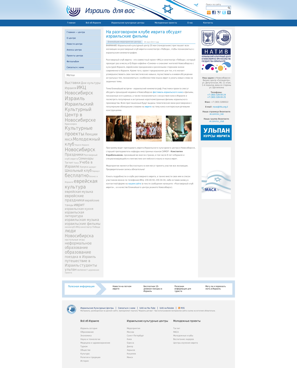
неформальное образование (78, 245)
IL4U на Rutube (167, 308)
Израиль (75, 98)
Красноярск (71, 124)
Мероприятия (133, 328)
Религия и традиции (90, 357)
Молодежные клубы (183, 335)
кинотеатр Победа (90, 227)
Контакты (208, 23)
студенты (88, 265)
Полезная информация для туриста (182, 288)
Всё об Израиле (93, 23)
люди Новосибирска (79, 233)
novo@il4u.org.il (220, 107)
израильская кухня (79, 209)
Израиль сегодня (88, 328)
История (84, 361)
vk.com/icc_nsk (217, 114)
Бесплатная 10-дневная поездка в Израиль (153, 288)
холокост (82, 269)
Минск (130, 357)
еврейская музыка (79, 192)
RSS (183, 308)
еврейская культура (81, 184)
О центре (71, 38)
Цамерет (92, 167)
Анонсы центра (74, 50)
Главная (71, 23)
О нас (190, 23)
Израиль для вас (98, 10)
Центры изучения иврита (185, 343)
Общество (85, 350)
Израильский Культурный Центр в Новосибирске (80, 112)
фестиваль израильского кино (168, 92)
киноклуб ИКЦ (72, 227)
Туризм (83, 346)
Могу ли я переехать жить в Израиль (215, 287)
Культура (85, 353)
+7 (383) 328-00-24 (216, 95)
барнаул (96, 171)
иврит (79, 204)
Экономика (86, 335)
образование (78, 252)
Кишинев (131, 353)
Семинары (86, 158)
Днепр (130, 346)
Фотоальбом (73, 61)
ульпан (71, 269)
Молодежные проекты (166, 23)
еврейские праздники (74, 198)
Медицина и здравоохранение (95, 343)
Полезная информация (81, 286)
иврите (148, 106)
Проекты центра (75, 55)
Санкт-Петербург (135, 335)
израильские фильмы (82, 224)
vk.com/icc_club (216, 121)
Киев (129, 339)
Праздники (74, 154)
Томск (76, 163)
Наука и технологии (90, 339)
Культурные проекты (79, 131)
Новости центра (74, 44)
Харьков (131, 350)
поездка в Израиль (80, 257)
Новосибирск (80, 149)
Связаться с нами (75, 67)
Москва (130, 332)
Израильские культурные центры (127, 23)
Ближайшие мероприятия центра (124, 41)
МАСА (68, 139)
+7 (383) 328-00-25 (216, 97)
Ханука (84, 166)
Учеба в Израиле (78, 164)
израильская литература (74, 214)
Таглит (69, 162)
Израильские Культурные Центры (97, 308)
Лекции (91, 134)
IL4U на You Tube (147, 308)
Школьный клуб (78, 170)
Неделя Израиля (82, 145)
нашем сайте (134, 183)
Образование (87, 332)
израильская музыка (82, 220)
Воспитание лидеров (183, 339)
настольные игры (75, 239)
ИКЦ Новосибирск (79, 90)
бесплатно (77, 175)
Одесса (130, 343)
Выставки (72, 83)
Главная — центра (76, 32)
